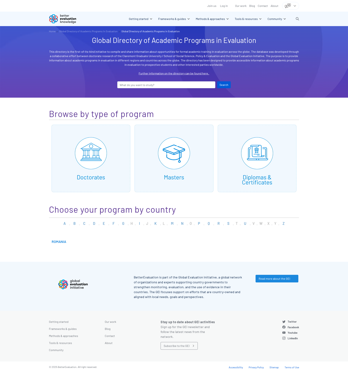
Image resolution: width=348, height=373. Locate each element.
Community (56, 350)
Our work (240, 5)
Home (52, 31)
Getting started (59, 321)
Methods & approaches (63, 335)
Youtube (292, 332)
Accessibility (236, 367)
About (274, 5)
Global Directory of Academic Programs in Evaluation (150, 31)
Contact (263, 5)
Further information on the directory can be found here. (174, 73)
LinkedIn (293, 338)
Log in (224, 5)
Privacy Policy (256, 367)
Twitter (292, 321)
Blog (252, 5)
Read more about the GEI (274, 278)
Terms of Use (292, 367)
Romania (59, 241)
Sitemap (274, 367)
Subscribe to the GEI (177, 345)
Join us (211, 5)
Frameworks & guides (63, 328)
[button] (297, 18)
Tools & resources (60, 343)
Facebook (293, 327)
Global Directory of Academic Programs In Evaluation (88, 31)
